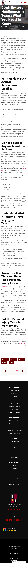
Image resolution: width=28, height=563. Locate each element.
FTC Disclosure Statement (15, 546)
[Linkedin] (10, 520)
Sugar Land (15, 475)
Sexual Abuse (15, 427)
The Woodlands (14, 481)
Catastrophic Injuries (14, 406)
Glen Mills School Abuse (15, 430)
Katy (15, 472)
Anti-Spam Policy (15, 544)
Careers (15, 451)
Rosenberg (15, 478)
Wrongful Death (14, 397)
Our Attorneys (15, 445)
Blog (15, 516)
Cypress (15, 468)
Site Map (15, 542)
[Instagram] (14, 520)
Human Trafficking (15, 433)
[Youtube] (17, 520)
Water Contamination (15, 424)
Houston (14, 465)
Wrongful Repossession (14, 412)
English (17, 561)
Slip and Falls (14, 400)
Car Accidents (15, 394)
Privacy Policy (15, 548)
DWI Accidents (15, 409)
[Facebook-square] (7, 520)
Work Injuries (15, 403)
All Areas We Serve (14, 484)
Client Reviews (15, 454)
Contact (15, 514)
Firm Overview (15, 441)
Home (2, 26)
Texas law (4, 286)
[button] (5, 359)
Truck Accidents (14, 390)
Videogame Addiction (15, 421)
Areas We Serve (14, 457)
